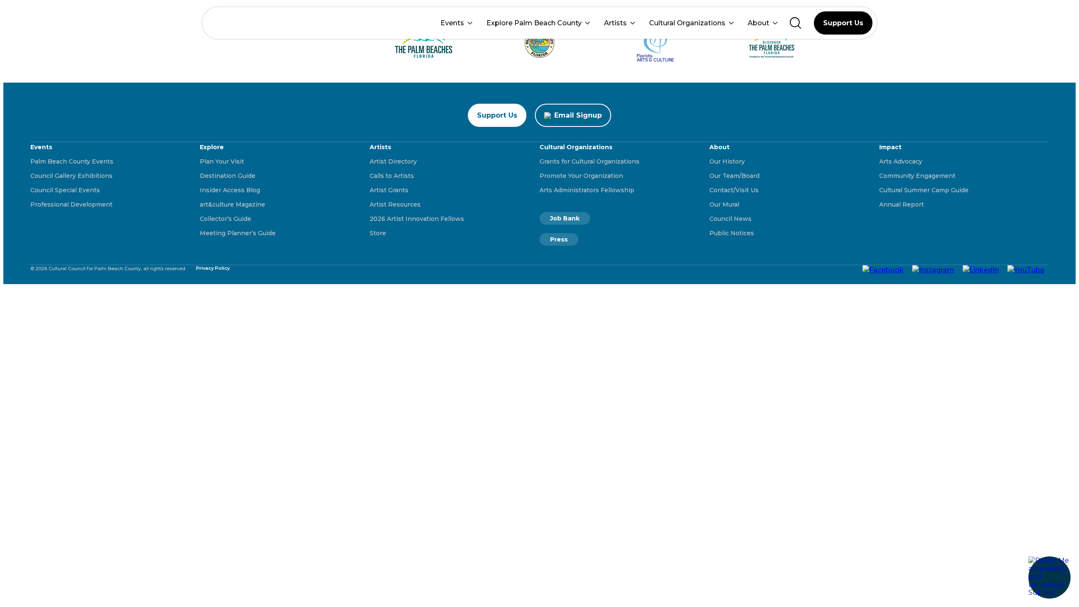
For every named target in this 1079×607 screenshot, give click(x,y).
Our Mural (724, 204)
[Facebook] (883, 269)
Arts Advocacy (900, 161)
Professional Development (71, 204)
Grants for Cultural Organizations (589, 161)
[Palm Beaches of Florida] (424, 43)
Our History (727, 161)
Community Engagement (917, 176)
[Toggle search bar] (795, 23)
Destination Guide (227, 176)
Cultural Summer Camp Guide (924, 190)
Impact (890, 147)
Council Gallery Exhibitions (71, 176)
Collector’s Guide (225, 219)
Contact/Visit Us (734, 190)
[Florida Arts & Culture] (656, 43)
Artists (615, 23)
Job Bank (565, 218)
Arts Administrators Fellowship (587, 190)
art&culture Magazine (232, 204)
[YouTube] (1025, 269)
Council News (730, 219)
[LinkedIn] (981, 269)
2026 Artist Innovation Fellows (417, 219)
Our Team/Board (734, 176)
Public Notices (731, 233)
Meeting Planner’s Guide (238, 233)
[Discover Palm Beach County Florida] (771, 43)
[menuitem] (456, 23)
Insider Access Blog (230, 190)
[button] (1049, 577)
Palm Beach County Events (71, 161)
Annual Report (901, 204)
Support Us (843, 23)
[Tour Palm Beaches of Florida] (540, 43)
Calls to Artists (392, 176)
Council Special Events (65, 190)
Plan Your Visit (222, 161)
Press (559, 239)
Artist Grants (389, 190)
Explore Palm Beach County (534, 23)
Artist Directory (393, 161)
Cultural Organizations (687, 23)
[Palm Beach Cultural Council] (235, 23)
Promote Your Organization (581, 176)
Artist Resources (395, 204)
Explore (212, 147)
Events (452, 23)
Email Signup (578, 115)
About (758, 23)
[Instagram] (933, 269)
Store (378, 233)
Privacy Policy (213, 268)
